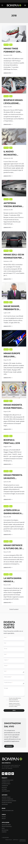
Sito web (5, 648)
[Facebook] (6, 773)
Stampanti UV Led (6, 782)
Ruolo (5, 643)
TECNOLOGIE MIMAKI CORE (7, 810)
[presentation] (14, 33)
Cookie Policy (22, 839)
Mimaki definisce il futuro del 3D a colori (14, 548)
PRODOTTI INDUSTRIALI (7, 826)
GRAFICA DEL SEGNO (6, 824)
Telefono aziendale (7, 676)
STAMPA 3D (4, 831)
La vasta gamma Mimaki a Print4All (12, 581)
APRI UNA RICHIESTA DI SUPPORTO (9, 800)
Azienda (5, 665)
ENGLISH (4, 818)
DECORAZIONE (5, 830)
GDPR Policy (15, 839)
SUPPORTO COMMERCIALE (7, 799)
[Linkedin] (12, 773)
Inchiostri (4, 787)
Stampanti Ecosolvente (7, 780)
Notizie (6, 44)
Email (5, 654)
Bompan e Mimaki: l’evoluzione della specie (13, 103)
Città (5, 671)
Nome (5, 637)
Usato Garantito (6, 791)
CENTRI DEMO (5, 804)
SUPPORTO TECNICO (6, 797)
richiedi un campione (7, 802)
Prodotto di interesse (8, 682)
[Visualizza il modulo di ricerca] (2, 5)
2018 (11, 44)
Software (4, 789)
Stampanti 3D (5, 785)
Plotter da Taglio (6, 783)
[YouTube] (3, 773)
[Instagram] (9, 773)
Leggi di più (8, 73)
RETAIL (3, 828)
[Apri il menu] (25, 5)
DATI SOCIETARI (22, 841)
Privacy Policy (8, 839)
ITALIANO (4, 816)
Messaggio (6, 688)
